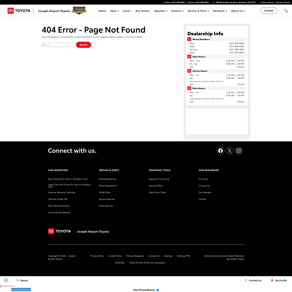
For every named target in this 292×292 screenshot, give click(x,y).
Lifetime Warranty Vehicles (61, 192)
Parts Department (108, 185)
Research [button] (219, 11)
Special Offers (156, 185)
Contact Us (204, 185)
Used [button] (126, 11)
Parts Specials (106, 205)
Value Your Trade (157, 192)
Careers (202, 198)
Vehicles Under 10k (57, 198)
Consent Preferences (21, 289)
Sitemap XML (183, 255)
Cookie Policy (115, 255)
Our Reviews (205, 192)
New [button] (113, 11)
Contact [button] (268, 10)
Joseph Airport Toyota (61, 257)
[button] (286, 11)
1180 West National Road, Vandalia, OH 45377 (236, 2)
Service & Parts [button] (197, 11)
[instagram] (239, 150)
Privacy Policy (97, 255)
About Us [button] (237, 11)
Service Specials (107, 198)
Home (102, 10)
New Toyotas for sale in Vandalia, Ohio (68, 178)
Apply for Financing (159, 178)
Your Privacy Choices (144, 289)
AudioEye (120, 262)
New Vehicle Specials (59, 205)
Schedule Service (107, 178)
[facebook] (220, 150)
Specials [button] (159, 11)
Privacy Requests (135, 255)
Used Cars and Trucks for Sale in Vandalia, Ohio (69, 185)
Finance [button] (176, 11)
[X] (229, 150)
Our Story (203, 178)
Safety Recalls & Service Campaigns (147, 262)
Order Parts (105, 192)
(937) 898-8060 (236, 43)
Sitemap (168, 255)
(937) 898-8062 (236, 52)
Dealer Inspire (237, 258)
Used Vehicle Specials (59, 212)
